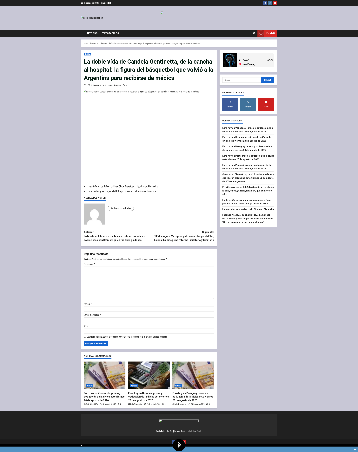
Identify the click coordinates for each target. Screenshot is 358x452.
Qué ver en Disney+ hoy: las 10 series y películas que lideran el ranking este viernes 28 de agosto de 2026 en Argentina (248, 178)
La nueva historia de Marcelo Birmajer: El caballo (248, 209)
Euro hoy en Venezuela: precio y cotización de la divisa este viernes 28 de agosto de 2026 (104, 397)
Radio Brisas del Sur (92, 404)
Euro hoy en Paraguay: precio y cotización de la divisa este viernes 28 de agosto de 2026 (192, 397)
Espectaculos (110, 33)
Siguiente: (184, 236)
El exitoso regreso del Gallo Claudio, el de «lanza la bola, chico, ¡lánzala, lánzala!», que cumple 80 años (248, 191)
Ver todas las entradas (121, 208)
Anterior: (114, 236)
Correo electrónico (92, 314)
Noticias (92, 33)
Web (86, 325)
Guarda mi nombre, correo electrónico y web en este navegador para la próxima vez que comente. (127, 336)
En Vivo (270, 33)
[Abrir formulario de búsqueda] (254, 33)
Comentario (89, 264)
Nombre (88, 303)
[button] (82, 33)
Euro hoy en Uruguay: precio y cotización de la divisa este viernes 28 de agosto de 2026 (148, 397)
